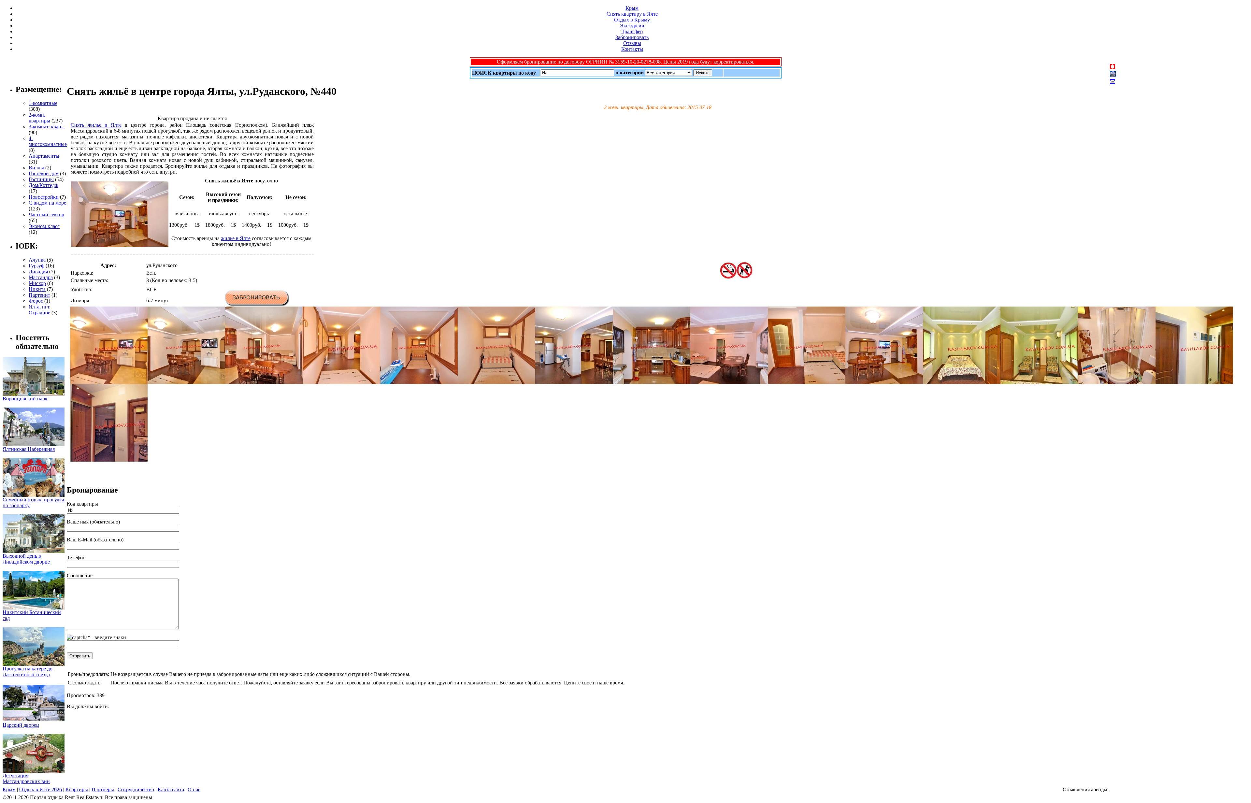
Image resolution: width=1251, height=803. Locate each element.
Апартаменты (44, 156)
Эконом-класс (44, 226)
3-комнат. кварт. (46, 126)
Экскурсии (632, 25)
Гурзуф (36, 265)
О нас (194, 789)
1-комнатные (43, 103)
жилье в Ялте (236, 238)
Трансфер (632, 31)
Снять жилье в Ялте (96, 125)
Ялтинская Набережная (29, 449)
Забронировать (632, 37)
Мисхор (37, 283)
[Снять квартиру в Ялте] (109, 382)
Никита (37, 289)
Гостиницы (41, 179)
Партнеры (103, 789)
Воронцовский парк (25, 398)
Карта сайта (171, 789)
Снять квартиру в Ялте (632, 14)
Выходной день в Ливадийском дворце (26, 559)
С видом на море (47, 203)
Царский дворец (21, 725)
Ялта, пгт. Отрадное (39, 309)
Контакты (632, 49)
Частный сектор (46, 214)
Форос (36, 301)
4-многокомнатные (48, 141)
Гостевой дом (44, 173)
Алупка (37, 260)
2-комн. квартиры (39, 117)
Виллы (36, 167)
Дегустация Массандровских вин (26, 778)
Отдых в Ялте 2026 (40, 789)
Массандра (41, 277)
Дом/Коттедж (43, 185)
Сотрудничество (136, 789)
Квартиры (76, 789)
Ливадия (38, 271)
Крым (632, 8)
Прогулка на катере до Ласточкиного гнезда (27, 671)
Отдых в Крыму (632, 19)
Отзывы (632, 43)
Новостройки (44, 197)
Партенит (39, 295)
